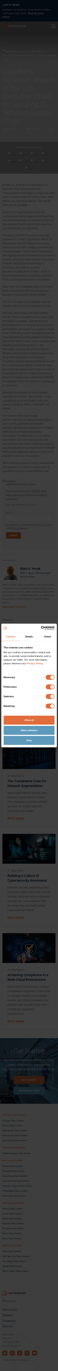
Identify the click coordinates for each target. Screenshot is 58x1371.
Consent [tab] (10, 636)
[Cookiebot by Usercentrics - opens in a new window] (41, 628)
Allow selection (29, 730)
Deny (29, 740)
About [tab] (47, 636)
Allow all (29, 720)
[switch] (50, 686)
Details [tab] (29, 636)
